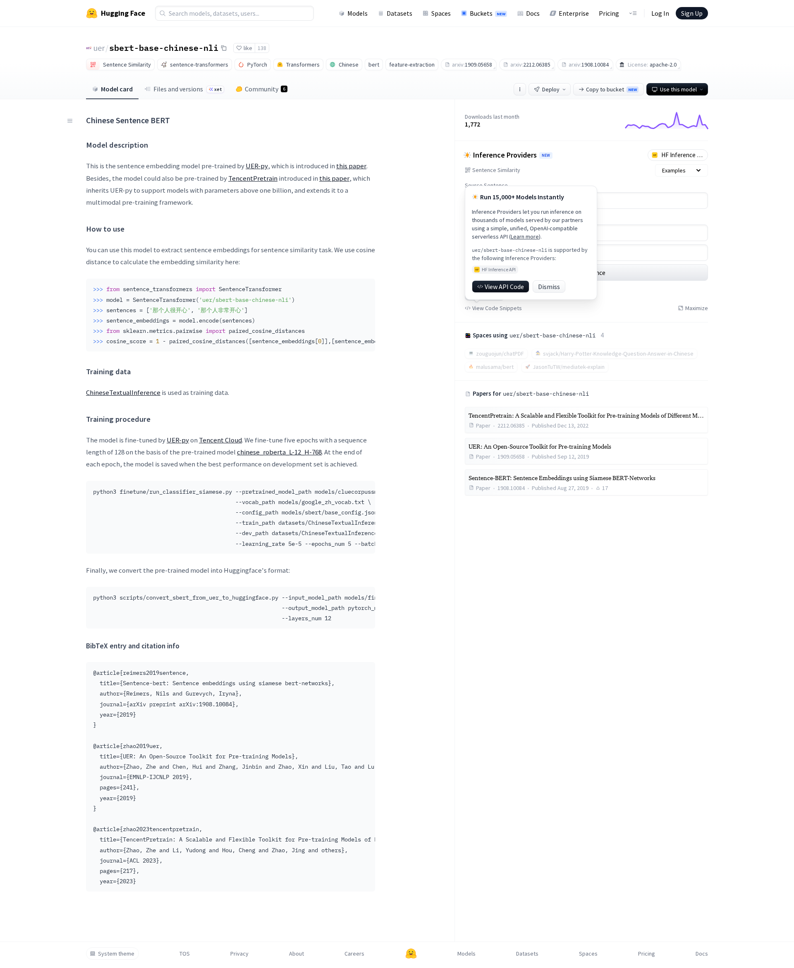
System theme (116, 953)
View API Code (504, 286)
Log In (660, 13)
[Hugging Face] (411, 953)
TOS (184, 953)
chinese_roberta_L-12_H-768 (279, 452)
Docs (533, 13)
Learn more (525, 236)
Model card (117, 89)
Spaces (441, 13)
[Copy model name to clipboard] (224, 48)
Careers (354, 953)
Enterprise (574, 13)
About (296, 953)
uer (99, 48)
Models (357, 13)
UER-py (257, 165)
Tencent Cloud (220, 440)
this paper (351, 165)
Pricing (609, 13)
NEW (546, 155)
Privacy (239, 953)
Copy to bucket (611, 89)
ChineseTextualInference (123, 392)
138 (262, 48)
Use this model (678, 89)
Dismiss (549, 286)
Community (265, 89)
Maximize (696, 308)
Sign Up (692, 13)
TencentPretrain (252, 178)
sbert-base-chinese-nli (163, 47)
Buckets (487, 13)
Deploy (551, 89)
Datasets (399, 13)
